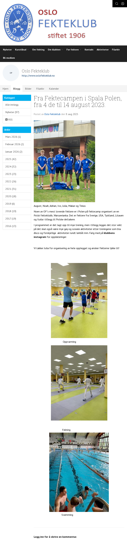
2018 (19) (10, 211)
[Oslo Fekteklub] (49, 22)
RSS (10, 119)
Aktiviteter (103, 49)
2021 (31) (10, 188)
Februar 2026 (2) (14, 144)
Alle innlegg (11, 104)
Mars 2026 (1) (13, 136)
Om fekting (38, 49)
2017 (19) (10, 218)
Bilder (28, 88)
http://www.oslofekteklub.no (38, 75)
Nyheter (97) (12, 112)
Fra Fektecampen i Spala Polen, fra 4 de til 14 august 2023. (78, 101)
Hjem (5, 88)
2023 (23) (10, 174)
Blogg (16, 88)
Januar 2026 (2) (13, 151)
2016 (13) (10, 226)
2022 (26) (10, 181)
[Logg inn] (123, 4)
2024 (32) (10, 166)
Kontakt (89, 49)
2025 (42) (10, 159)
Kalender (54, 88)
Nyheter (7, 49)
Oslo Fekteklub (52, 114)
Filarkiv (116, 49)
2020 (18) (10, 196)
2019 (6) (10, 203)
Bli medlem (9, 57)
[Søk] (117, 4)
